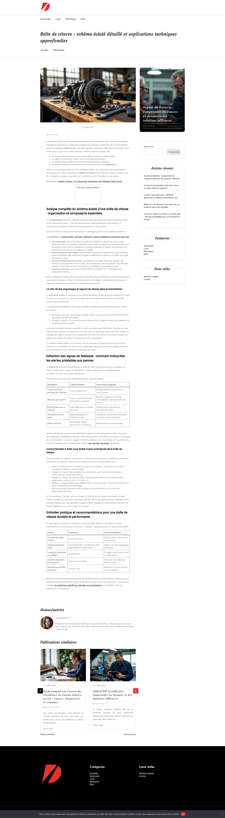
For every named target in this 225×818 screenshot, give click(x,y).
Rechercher (149, 146)
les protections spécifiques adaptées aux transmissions (78, 585)
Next (135, 690)
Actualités (94, 773)
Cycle (58, 19)
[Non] (221, 814)
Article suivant (130, 734)
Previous (40, 690)
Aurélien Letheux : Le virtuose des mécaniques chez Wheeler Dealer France (90, 181)
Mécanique (71, 19)
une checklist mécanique (98, 443)
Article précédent (47, 734)
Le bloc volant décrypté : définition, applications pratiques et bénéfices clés (161, 196)
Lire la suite (48, 725)
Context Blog (147, 809)
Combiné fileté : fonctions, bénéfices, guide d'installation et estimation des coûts (95, 237)
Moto (83, 19)
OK (183, 814)
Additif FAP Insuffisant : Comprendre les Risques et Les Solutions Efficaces (63, 695)
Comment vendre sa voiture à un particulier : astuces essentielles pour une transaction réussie (162, 216)
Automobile (45, 19)
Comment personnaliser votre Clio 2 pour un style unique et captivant (162, 116)
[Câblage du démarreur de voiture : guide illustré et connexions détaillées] (113, 665)
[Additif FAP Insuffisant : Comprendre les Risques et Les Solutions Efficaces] (63, 665)
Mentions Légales (151, 276)
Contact (147, 279)
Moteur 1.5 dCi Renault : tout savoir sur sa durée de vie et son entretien (161, 205)
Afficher (96, 188)
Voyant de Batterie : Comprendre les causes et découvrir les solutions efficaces (162, 177)
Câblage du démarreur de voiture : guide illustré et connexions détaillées (109, 695)
